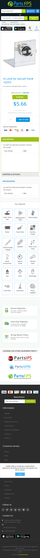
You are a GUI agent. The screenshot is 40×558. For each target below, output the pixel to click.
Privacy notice (9, 426)
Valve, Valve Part (7, 218)
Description (8, 139)
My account (8, 481)
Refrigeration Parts (20, 219)
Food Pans (7, 291)
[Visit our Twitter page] (7, 509)
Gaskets (20, 247)
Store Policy (8, 418)
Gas (7, 276)
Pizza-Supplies (33, 292)
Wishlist (7, 498)
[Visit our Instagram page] (27, 509)
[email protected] (9, 527)
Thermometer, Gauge (8, 248)
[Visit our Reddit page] (23, 509)
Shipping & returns (11, 422)
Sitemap (7, 413)
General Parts (32, 262)
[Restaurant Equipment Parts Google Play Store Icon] (19, 28)
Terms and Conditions (11, 430)
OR (20, 15)
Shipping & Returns (11, 174)
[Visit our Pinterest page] (11, 509)
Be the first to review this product (20, 113)
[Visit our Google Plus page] (19, 509)
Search (6, 452)
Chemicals (20, 291)
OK (20, 474)
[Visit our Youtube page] (15, 509)
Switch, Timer (20, 262)
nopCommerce (23, 554)
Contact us (8, 434)
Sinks (20, 276)
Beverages (32, 276)
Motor (7, 232)
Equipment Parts (34, 18)
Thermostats (32, 217)
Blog (5, 460)
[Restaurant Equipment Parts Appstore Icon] (6, 28)
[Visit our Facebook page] (3, 509)
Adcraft (26, 93)
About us (7, 438)
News (6, 456)
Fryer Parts (20, 232)
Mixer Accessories (7, 262)
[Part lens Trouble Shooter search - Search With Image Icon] (36, 28)
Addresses (7, 490)
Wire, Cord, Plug (33, 248)
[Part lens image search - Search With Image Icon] (29, 28)
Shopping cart (9, 494)
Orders (6, 486)
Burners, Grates (33, 233)
